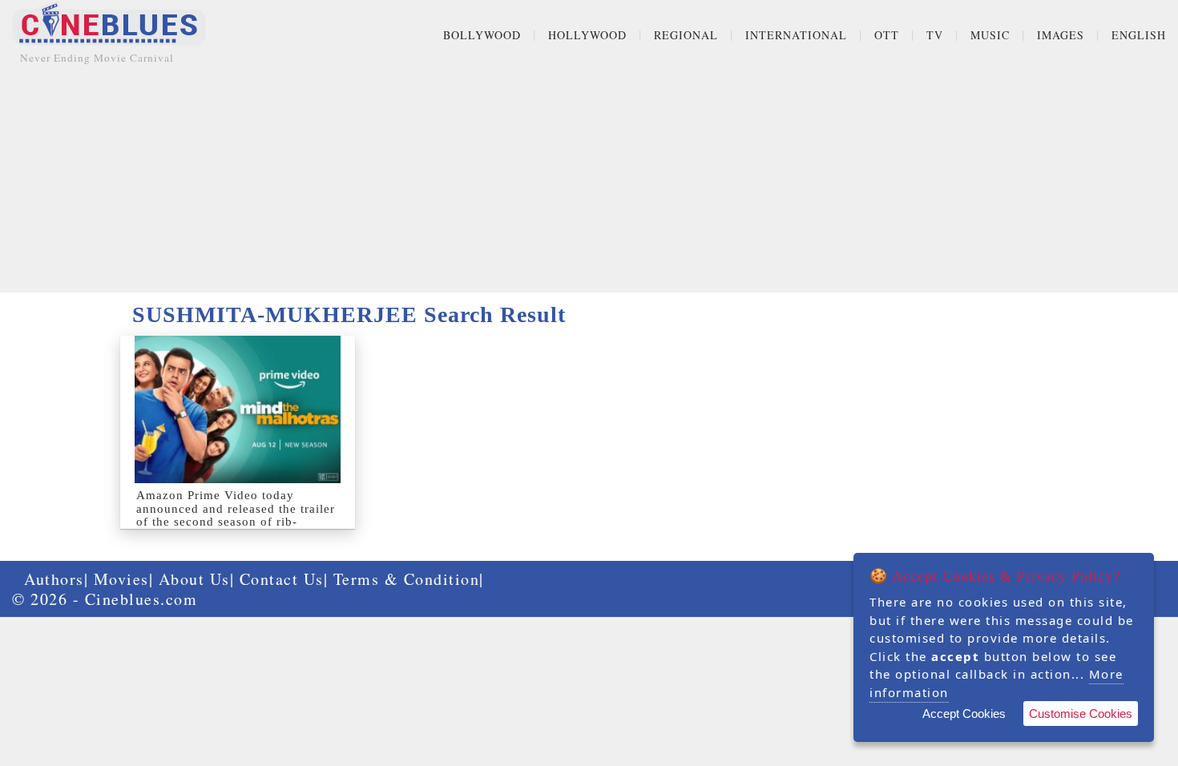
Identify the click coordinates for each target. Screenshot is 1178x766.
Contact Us (282, 579)
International (796, 34)
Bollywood (482, 34)
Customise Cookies (1080, 713)
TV (934, 34)
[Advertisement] (589, 180)
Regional (686, 34)
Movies (121, 579)
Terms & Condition (406, 579)
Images (1060, 34)
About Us (194, 579)
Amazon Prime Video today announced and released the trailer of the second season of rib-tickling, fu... (235, 515)
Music (990, 34)
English (1138, 34)
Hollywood (587, 34)
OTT (886, 34)
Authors (54, 579)
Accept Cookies (964, 713)
